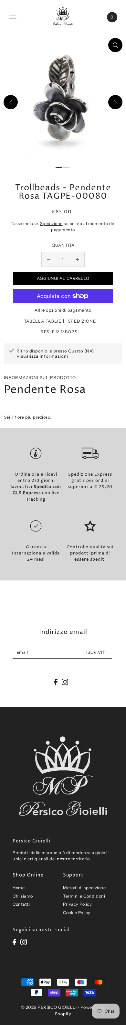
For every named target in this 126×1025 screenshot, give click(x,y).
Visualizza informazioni (42, 356)
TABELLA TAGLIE (42, 321)
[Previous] (11, 102)
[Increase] (77, 259)
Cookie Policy (76, 912)
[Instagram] (23, 941)
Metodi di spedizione (84, 887)
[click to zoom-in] (115, 45)
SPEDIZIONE (82, 321)
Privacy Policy (77, 904)
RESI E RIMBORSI (60, 331)
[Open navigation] (12, 17)
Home (19, 887)
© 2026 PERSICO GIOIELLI (49, 1007)
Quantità (63, 245)
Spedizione (51, 223)
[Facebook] (14, 941)
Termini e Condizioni (84, 896)
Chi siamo (23, 896)
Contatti (21, 904)
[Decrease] (49, 259)
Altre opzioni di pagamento (63, 310)
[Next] (115, 102)
